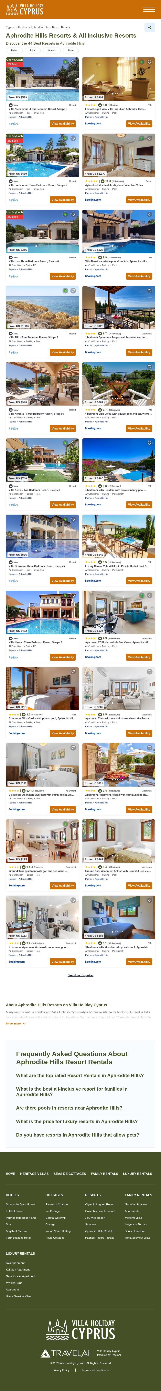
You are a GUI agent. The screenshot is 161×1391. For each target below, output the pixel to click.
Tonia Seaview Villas (137, 1237)
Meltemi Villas (133, 1217)
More (71, 50)
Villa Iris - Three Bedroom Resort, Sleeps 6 (34, 261)
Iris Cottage (53, 1211)
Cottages (54, 1195)
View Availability (63, 123)
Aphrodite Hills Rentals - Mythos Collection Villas (114, 185)
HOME (10, 1173)
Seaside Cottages (70, 1173)
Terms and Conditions (95, 1370)
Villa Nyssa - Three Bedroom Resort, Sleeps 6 (35, 642)
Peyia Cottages (55, 1237)
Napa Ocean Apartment (20, 1276)
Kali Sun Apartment (18, 1269)
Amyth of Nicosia (16, 1231)
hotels (12, 1195)
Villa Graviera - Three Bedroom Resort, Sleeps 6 (37, 566)
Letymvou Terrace (136, 1224)
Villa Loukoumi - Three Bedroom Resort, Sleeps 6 (38, 185)
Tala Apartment (15, 1262)
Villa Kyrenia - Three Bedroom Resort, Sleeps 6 (36, 413)
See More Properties (80, 975)
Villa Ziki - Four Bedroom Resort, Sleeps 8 (33, 337)
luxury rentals (137, 1173)
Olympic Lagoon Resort (99, 1204)
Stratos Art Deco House (20, 1204)
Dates (14, 50)
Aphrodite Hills (25, 117)
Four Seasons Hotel (18, 1237)
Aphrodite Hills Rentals (99, 1231)
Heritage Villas (34, 1173)
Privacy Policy (61, 1370)
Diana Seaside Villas (18, 1296)
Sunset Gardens (135, 1231)
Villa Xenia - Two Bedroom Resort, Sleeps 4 (34, 490)
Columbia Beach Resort (100, 1211)
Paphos (12, 117)
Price (33, 50)
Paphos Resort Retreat (99, 1237)
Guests (52, 50)
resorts (93, 1195)
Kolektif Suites (14, 1211)
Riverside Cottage (57, 1204)
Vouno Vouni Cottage (59, 1231)
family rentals (104, 1173)
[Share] (150, 27)
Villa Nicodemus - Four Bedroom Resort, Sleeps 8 (38, 109)
